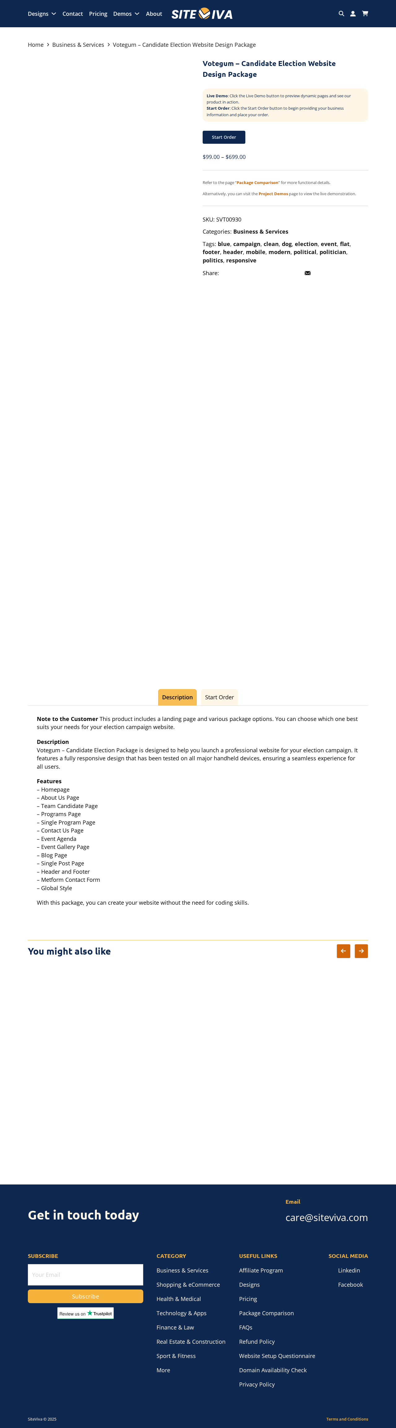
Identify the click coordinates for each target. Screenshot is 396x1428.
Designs (38, 13)
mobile (255, 252)
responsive (241, 260)
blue (224, 244)
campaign (246, 244)
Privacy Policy (257, 1384)
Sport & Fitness (176, 1356)
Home (36, 44)
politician (333, 252)
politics (213, 260)
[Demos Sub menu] (137, 13)
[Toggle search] (341, 13)
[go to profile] (353, 14)
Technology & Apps (182, 1313)
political (305, 252)
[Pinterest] (267, 273)
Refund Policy (257, 1341)
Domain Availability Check (273, 1370)
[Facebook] (227, 273)
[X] (241, 273)
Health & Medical (179, 1299)
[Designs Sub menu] (54, 13)
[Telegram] (281, 273)
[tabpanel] (198, 811)
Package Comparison (266, 1313)
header (233, 252)
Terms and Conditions (347, 1419)
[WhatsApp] (294, 273)
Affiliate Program (261, 1270)
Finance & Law (175, 1327)
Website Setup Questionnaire (277, 1356)
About (154, 13)
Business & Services (78, 44)
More (163, 1370)
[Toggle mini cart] (365, 13)
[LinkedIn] (254, 273)
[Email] (307, 273)
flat (345, 244)
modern (280, 252)
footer (211, 252)
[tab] (177, 697)
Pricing (98, 13)
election (306, 244)
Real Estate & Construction (191, 1341)
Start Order (224, 137)
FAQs (245, 1327)
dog (287, 244)
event (329, 244)
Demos (122, 13)
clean (271, 244)
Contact (72, 13)
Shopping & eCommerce (188, 1284)
